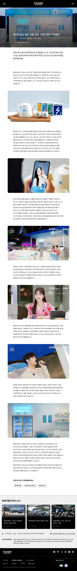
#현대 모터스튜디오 (30, 486)
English (32, 564)
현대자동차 (16, 38)
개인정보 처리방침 (17, 560)
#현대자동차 (18, 486)
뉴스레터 (22, 563)
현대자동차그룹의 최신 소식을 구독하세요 (63, 533)
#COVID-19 (42, 486)
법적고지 (5, 563)
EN (73, 4)
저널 (14, 533)
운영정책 (14, 563)
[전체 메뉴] (4, 3)
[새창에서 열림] (61, 565)
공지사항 (5, 560)
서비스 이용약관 (29, 560)
